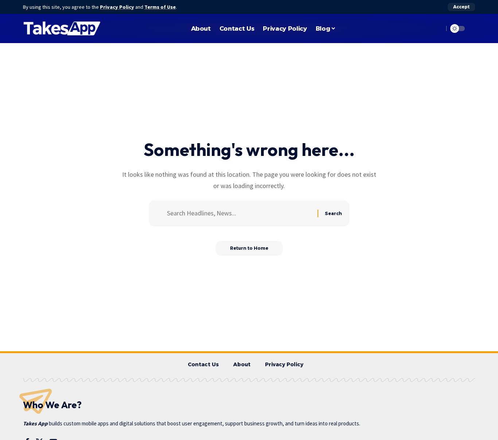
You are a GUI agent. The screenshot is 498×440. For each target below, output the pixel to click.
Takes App (35, 423)
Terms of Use (160, 7)
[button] (461, 7)
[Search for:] (240, 213)
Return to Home (249, 248)
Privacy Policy (117, 7)
